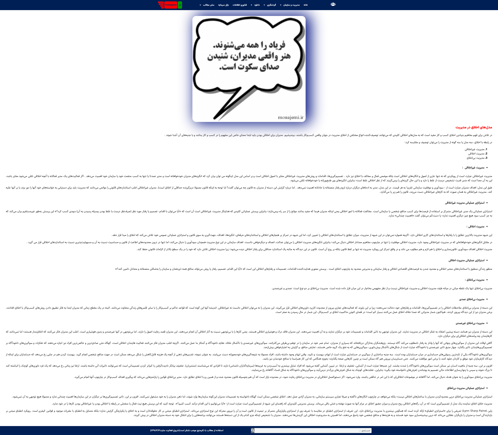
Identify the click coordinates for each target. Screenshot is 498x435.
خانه (306, 5)
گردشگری (271, 5)
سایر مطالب (208, 5)
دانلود (257, 5)
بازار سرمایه (223, 5)
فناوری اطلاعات (240, 5)
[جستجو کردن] (252, 430)
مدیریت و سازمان (291, 5)
